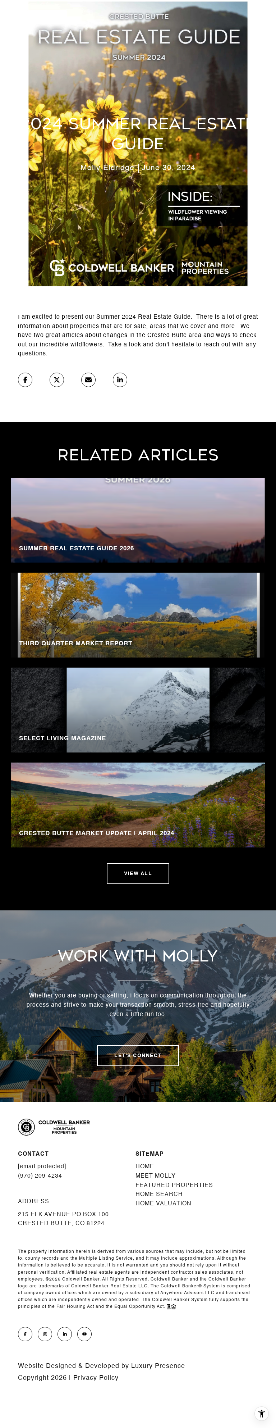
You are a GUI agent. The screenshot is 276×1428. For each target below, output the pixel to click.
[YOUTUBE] (84, 1334)
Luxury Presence (158, 1366)
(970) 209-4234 (40, 1176)
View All (138, 873)
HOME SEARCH (159, 1194)
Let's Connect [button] (138, 1055)
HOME (144, 1167)
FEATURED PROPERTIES (174, 1185)
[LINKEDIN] (65, 1334)
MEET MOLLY (155, 1176)
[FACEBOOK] (25, 1334)
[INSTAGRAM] (45, 1334)
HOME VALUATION (163, 1204)
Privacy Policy (96, 1378)
